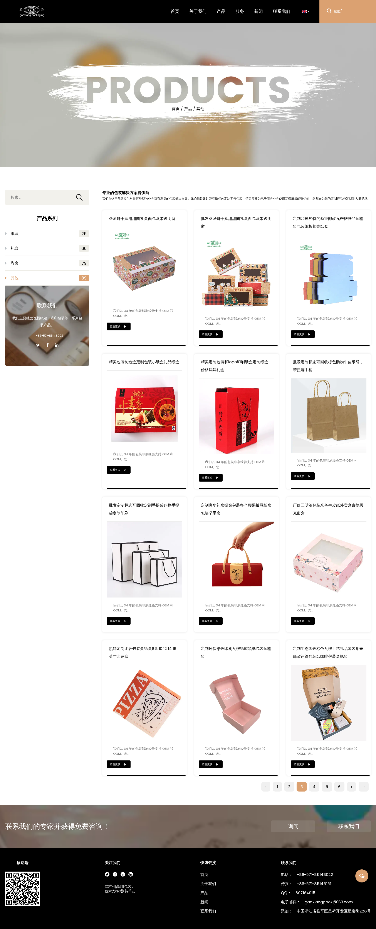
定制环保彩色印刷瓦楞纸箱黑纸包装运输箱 (236, 652)
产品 (221, 11)
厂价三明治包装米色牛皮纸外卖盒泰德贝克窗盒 (328, 509)
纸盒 (49, 234)
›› (364, 786)
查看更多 (115, 326)
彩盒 (49, 263)
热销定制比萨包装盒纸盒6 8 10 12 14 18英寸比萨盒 (142, 652)
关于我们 (198, 11)
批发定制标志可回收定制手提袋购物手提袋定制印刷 (144, 509)
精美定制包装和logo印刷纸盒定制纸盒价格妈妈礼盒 (234, 365)
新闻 (258, 11)
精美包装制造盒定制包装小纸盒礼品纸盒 (144, 362)
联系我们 (281, 11)
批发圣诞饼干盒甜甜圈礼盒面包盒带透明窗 (236, 222)
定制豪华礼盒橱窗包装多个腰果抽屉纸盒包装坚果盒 (236, 509)
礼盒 (49, 248)
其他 (49, 278)
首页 (175, 11)
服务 (239, 11)
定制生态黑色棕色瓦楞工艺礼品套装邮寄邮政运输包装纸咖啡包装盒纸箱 (328, 652)
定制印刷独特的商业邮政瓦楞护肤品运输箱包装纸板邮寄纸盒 (328, 222)
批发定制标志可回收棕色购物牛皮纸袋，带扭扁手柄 (328, 365)
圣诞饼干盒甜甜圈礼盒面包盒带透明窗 (142, 218)
